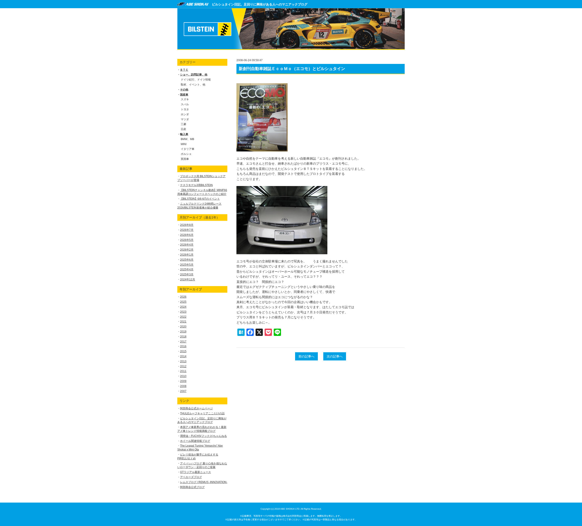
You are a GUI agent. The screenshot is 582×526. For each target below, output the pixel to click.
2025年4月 (186, 269)
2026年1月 (186, 254)
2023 (183, 311)
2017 (183, 341)
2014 (183, 356)
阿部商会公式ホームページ (196, 408)
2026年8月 (186, 225)
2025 (183, 301)
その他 (184, 89)
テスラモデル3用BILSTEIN (196, 185)
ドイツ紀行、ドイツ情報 (196, 79)
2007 (183, 391)
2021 (183, 321)
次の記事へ (335, 356)
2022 (183, 316)
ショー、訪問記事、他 (193, 74)
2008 (183, 386)
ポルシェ (186, 154)
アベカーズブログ (191, 477)
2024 (183, 306)
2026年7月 (186, 230)
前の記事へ (306, 356)
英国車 (185, 159)
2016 (183, 346)
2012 (183, 366)
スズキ (185, 99)
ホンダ (185, 114)
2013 (183, 361)
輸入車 (184, 134)
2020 (183, 326)
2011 (183, 371)
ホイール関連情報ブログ (195, 441)
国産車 (184, 94)
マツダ (185, 119)
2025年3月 (186, 274)
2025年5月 (186, 264)
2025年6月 (186, 259)
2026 (183, 296)
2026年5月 (186, 240)
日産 (183, 129)
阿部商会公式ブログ (192, 487)
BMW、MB (187, 139)
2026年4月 (186, 244)
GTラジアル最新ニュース (195, 472)
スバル (185, 104)
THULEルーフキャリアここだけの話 (202, 413)
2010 (183, 376)
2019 (183, 331)
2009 (183, 381)
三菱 (183, 124)
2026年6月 (186, 235)
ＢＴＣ (184, 69)
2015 (183, 351)
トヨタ (185, 109)
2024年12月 (187, 279)
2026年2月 (186, 249)
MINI (183, 144)
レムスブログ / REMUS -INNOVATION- (203, 482)
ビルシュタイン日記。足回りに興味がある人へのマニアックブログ (259, 4)
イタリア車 (187, 149)
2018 (183, 336)
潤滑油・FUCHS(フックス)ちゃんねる (203, 436)
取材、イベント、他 (193, 84)
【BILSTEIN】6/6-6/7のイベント (200, 198)
